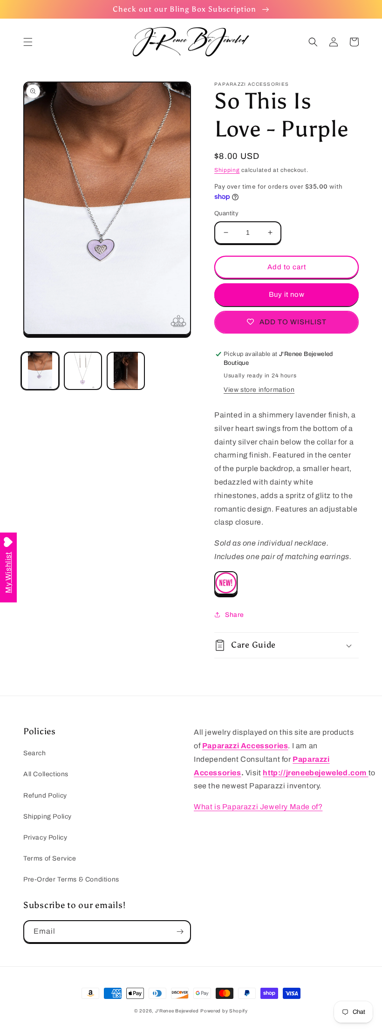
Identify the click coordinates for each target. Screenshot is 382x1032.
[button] (28, 42)
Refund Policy (45, 795)
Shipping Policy (47, 816)
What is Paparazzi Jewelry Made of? (258, 807)
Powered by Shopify (224, 1010)
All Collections (45, 774)
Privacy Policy (45, 837)
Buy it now (287, 294)
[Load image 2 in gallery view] (83, 371)
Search (34, 753)
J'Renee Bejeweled (177, 1010)
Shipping (227, 170)
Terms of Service (49, 858)
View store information (259, 389)
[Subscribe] (180, 931)
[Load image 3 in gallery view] (126, 371)
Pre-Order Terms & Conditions (71, 879)
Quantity (226, 213)
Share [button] (234, 614)
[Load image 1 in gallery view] (40, 371)
